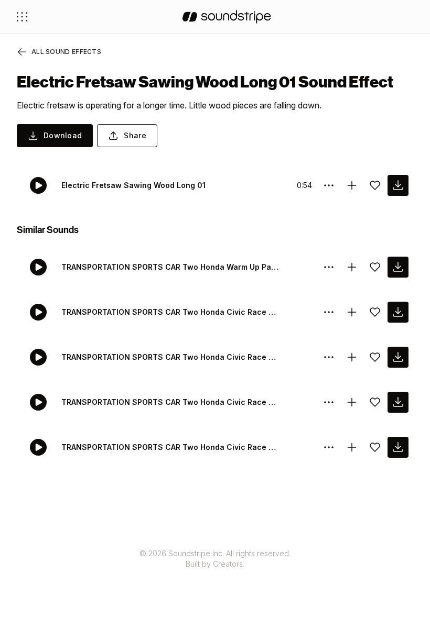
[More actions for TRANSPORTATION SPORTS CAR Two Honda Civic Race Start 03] (328, 357)
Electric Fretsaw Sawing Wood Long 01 (133, 185)
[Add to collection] (351, 185)
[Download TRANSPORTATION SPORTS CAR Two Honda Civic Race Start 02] (398, 402)
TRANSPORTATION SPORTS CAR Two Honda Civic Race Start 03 (171, 356)
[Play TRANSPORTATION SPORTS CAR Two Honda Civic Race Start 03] (38, 357)
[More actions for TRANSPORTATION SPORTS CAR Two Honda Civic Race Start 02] (328, 402)
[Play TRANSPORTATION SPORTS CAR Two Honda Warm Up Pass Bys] (38, 267)
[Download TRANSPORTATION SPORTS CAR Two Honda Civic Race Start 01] (398, 447)
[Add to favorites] (374, 185)
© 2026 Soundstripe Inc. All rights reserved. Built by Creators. (215, 558)
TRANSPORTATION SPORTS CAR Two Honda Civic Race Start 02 (171, 402)
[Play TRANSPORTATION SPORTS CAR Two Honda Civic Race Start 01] (38, 447)
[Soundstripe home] (226, 17)
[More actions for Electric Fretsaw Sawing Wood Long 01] (328, 185)
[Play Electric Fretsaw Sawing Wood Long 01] (38, 185)
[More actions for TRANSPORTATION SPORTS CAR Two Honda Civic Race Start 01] (328, 447)
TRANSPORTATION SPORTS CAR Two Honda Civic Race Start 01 (171, 447)
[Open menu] (22, 16)
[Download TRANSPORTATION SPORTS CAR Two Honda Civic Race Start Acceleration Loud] (398, 312)
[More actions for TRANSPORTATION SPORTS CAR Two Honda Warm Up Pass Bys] (328, 267)
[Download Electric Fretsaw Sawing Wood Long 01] (398, 185)
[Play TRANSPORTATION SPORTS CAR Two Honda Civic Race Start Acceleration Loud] (38, 312)
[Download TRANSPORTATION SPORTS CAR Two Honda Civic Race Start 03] (398, 357)
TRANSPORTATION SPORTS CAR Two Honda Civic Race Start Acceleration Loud (171, 311)
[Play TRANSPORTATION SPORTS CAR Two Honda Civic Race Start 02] (38, 402)
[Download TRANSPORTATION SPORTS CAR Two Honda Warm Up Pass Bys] (398, 267)
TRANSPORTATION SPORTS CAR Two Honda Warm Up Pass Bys (171, 266)
